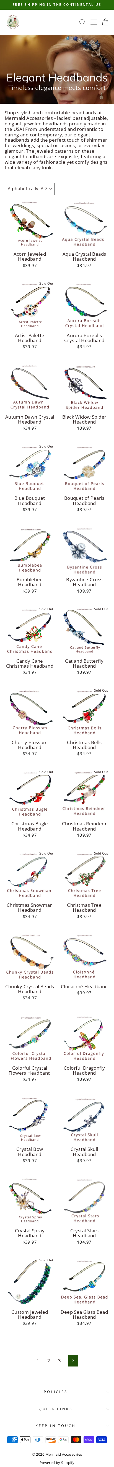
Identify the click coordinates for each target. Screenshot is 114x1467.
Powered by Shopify (57, 1462)
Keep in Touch (55, 1425)
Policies (56, 1391)
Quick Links (55, 1408)
